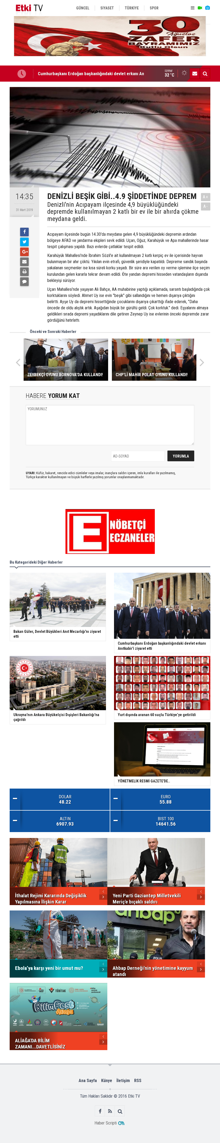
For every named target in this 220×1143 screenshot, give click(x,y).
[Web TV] (200, 8)
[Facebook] (24, 232)
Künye (106, 1080)
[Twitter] (24, 242)
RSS (137, 1080)
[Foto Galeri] (207, 8)
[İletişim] (195, 73)
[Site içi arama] (205, 73)
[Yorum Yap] (24, 281)
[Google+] (24, 252)
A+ (205, 196)
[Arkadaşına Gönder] (24, 261)
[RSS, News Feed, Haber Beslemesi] (110, 1111)
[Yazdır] (24, 271)
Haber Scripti (105, 1123)
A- (205, 206)
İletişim (123, 1080)
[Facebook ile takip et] (100, 1111)
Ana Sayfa (88, 1080)
